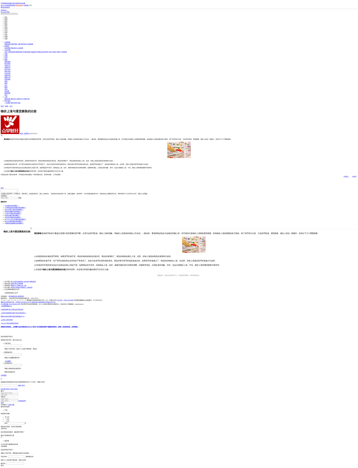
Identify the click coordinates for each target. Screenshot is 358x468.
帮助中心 (14, 285)
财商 (5, 60)
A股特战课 (11, 52)
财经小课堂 (56, 52)
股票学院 (21, 296)
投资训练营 (27, 52)
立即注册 (11, 405)
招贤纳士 (23, 287)
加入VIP (3, 5)
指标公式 (7, 77)
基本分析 (7, 71)
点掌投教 (20, 283)
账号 (2, 391)
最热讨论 (20, 99)
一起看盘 (7, 103)
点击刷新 (8, 361)
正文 (11, 106)
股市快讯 (24, 44)
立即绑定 (4, 375)
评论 (2, 188)
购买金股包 (19, 5)
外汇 (5, 85)
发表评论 (3, 196)
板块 (15, 103)
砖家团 (6, 46)
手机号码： (4, 456)
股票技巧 (25, 133)
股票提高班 (19, 52)
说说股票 (7, 48)
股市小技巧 (49, 52)
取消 (23, 385)
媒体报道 (20, 281)
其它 (5, 95)
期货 (5, 83)
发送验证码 (22, 401)
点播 (19, 44)
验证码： (4, 463)
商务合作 (20, 285)
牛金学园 (7, 50)
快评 (5, 58)
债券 (5, 81)
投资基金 (7, 79)
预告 (15, 44)
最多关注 (14, 99)
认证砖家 (20, 48)
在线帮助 (30, 44)
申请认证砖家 (15, 287)
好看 (5, 56)
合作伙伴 (26, 281)
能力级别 (7, 63)
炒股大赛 (26, 99)
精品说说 (14, 48)
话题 (5, 54)
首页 (5, 52)
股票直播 (7, 44)
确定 (19, 385)
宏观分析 (7, 75)
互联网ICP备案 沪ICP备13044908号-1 (13, 300)
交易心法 (7, 65)
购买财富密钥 (10, 5)
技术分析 (7, 69)
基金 (19, 103)
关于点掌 (14, 281)
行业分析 (7, 73)
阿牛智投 (7, 101)
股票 (12, 103)
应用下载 (14, 283)
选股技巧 (7, 67)
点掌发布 (29, 287)
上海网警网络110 (6, 306)
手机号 (3, 397)
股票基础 (7, 61)
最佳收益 (7, 99)
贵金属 (6, 91)
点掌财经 (7, 42)
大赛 (5, 97)
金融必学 (34, 52)
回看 (12, 44)
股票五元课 (41, 52)
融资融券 (7, 93)
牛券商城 (64, 52)
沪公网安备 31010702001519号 (11, 304)
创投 (5, 89)
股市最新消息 (13, 296)
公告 (24, 285)
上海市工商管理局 (7, 320)
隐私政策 (33, 281)
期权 (5, 87)
